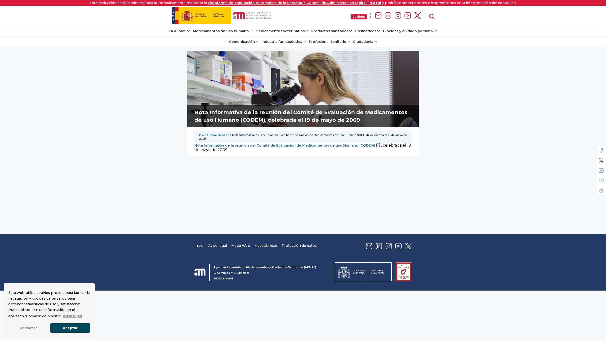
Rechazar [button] (28, 328)
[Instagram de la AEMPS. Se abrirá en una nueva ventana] (398, 15)
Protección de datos (299, 245)
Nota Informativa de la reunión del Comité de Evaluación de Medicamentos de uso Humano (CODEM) (284, 145)
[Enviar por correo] (601, 180)
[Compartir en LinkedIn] (601, 170)
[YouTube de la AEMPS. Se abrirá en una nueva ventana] (407, 15)
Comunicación (242, 42)
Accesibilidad (266, 245)
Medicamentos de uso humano (221, 31)
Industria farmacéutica (282, 42)
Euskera (358, 16)
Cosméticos (365, 31)
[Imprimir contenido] (601, 190)
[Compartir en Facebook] (601, 150)
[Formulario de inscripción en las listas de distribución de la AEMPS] (378, 15)
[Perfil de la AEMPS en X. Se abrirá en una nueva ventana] (417, 15)
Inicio (202, 135)
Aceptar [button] (70, 328)
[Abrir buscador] (431, 16)
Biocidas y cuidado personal (408, 31)
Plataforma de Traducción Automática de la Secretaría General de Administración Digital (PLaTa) (294, 3)
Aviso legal (217, 245)
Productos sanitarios (329, 31)
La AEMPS (177, 31)
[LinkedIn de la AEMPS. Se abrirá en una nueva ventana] (388, 15)
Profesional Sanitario (327, 42)
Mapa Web (240, 245)
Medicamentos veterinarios (280, 31)
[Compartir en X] (601, 160)
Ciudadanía (363, 42)
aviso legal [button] (72, 316)
